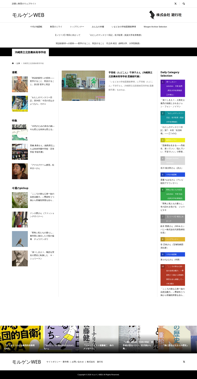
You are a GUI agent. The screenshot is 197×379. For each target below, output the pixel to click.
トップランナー (77, 26)
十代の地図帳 (36, 26)
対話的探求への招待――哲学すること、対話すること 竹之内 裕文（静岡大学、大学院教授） (98, 43)
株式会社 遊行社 (95, 362)
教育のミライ (56, 26)
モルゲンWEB (28, 14)
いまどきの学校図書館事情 (124, 26)
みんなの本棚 (98, 26)
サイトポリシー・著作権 (57, 362)
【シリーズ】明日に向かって (67, 35)
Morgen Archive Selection (155, 26)
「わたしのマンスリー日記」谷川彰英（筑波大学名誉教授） (115, 35)
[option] (20, 339)
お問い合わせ (78, 362)
